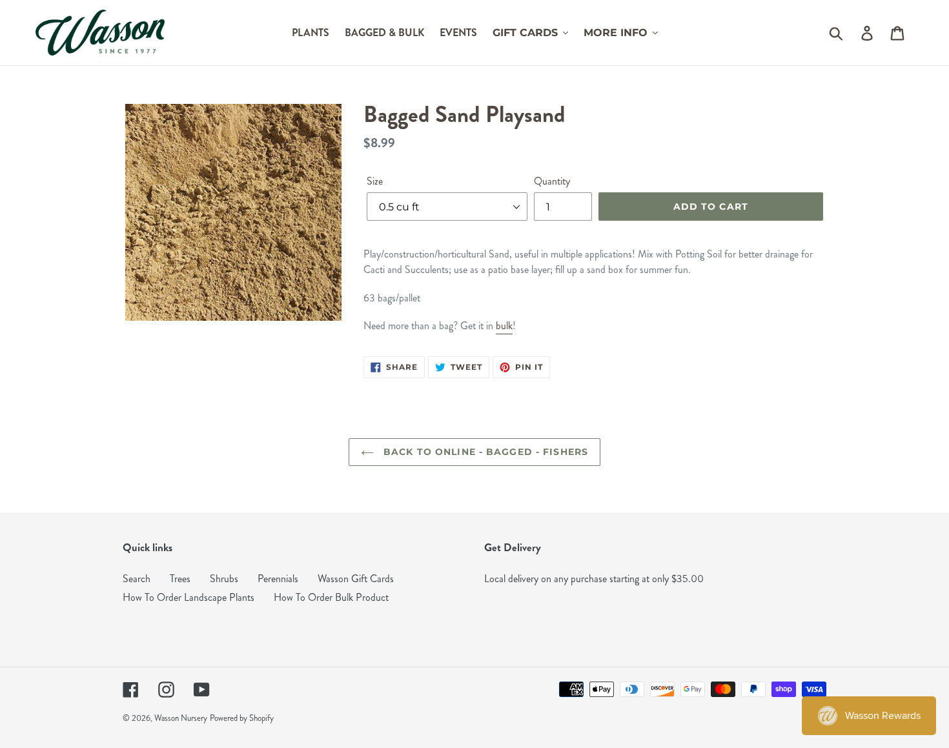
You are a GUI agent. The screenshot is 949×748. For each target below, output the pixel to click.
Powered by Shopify (242, 718)
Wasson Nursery (180, 718)
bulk (504, 325)
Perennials (278, 578)
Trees (180, 578)
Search (136, 578)
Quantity (552, 181)
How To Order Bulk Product (331, 597)
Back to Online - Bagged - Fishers (484, 452)
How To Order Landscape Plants (188, 597)
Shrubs (224, 578)
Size (375, 181)
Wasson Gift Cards (356, 578)
